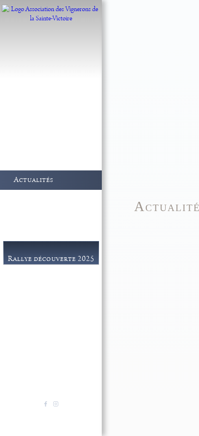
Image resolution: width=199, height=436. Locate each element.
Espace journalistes (54, 319)
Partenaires (42, 330)
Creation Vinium (72, 415)
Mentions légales (29, 415)
